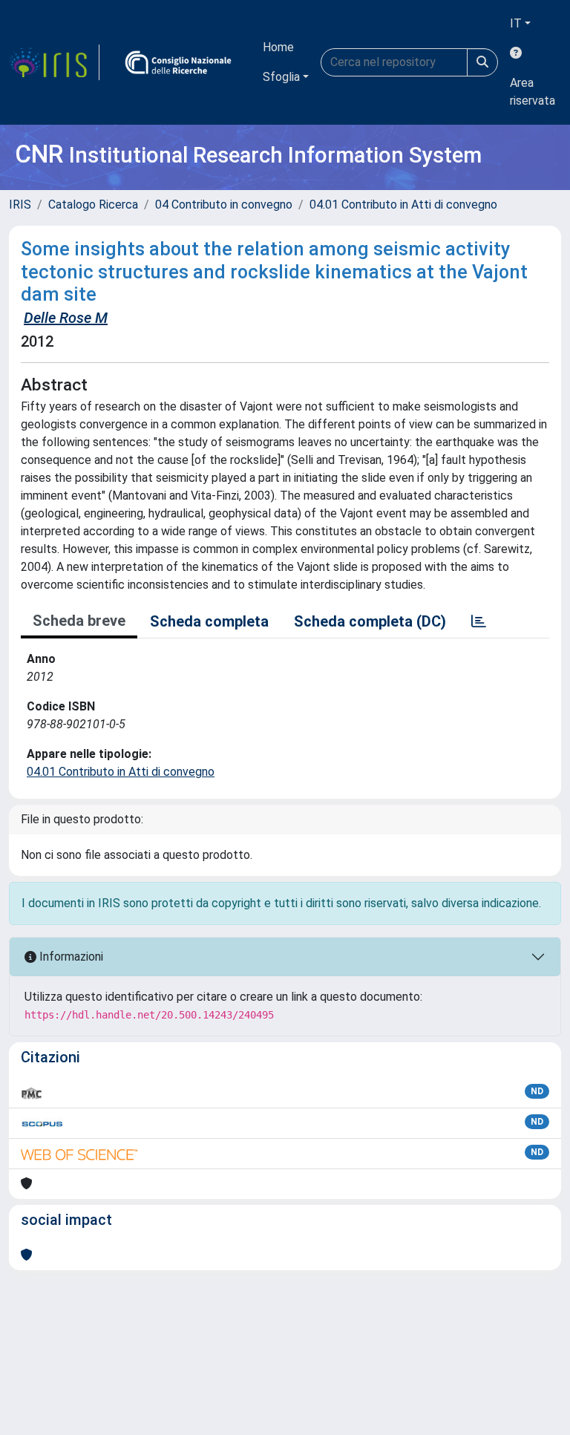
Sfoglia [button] (281, 77)
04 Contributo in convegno (223, 204)
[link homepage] (54, 62)
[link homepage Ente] (178, 62)
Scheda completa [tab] (209, 621)
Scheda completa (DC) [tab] (370, 621)
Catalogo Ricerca (93, 204)
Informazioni (69, 956)
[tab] (479, 621)
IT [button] (516, 23)
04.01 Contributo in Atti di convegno (403, 204)
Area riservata (532, 92)
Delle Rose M (66, 318)
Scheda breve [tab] (79, 621)
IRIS (20, 204)
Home (278, 47)
